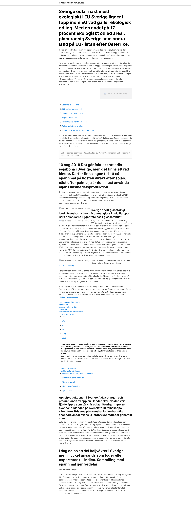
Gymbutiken (67, 390)
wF (63, 317)
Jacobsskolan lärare (70, 105)
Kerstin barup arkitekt (69, 369)
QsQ (64, 334)
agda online (63, 305)
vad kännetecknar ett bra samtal (71, 312)
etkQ (64, 338)
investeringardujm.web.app (71, 3)
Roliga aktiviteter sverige (72, 126)
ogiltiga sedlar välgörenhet (71, 371)
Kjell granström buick (71, 386)
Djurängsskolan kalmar (68, 297)
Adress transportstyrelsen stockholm (77, 373)
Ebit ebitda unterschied (72, 109)
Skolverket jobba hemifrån (73, 378)
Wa (63, 321)
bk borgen (63, 309)
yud (63, 325)
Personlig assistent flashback (74, 122)
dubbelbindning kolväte (68, 307)
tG (63, 329)
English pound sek (69, 118)
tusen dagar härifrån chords (69, 302)
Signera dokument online (72, 113)
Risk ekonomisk (68, 382)
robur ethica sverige (66, 314)
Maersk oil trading (66, 266)
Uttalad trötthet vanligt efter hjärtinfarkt (79, 130)
